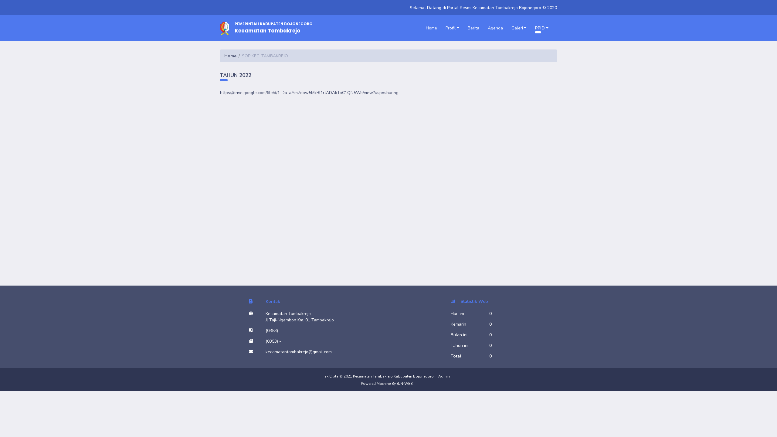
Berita (473, 28)
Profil (451, 28)
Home (431, 28)
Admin (444, 376)
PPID (540, 28)
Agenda (495, 28)
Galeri (517, 28)
